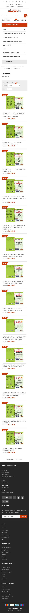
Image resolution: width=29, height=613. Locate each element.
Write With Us (5, 528)
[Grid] (15, 83)
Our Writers (4, 579)
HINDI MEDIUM (16, 68)
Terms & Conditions (6, 552)
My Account (19, 4)
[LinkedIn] (13, 1)
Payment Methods (6, 589)
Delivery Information (6, 547)
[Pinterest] (22, 1)
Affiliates (3, 574)
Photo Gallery (5, 598)
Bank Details (4, 587)
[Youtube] (19, 1)
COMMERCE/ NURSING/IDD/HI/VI (16, 67)
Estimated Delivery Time (7, 596)
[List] (18, 83)
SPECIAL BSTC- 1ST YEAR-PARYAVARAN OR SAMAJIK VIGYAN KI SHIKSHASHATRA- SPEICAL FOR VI (14, 227)
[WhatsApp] (25, 1)
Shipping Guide (5, 591)
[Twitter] (10, 1)
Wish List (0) (10, 4)
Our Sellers (4, 559)
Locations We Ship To (6, 594)
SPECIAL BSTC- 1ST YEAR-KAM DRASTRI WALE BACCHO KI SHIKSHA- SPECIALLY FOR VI (14, 198)
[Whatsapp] (7, 501)
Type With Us (5, 530)
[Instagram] (7, 1)
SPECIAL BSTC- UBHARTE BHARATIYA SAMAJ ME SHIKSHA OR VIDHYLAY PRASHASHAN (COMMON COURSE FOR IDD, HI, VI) (14, 337)
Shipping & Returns (6, 567)
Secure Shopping (5, 569)
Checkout (20, 6)
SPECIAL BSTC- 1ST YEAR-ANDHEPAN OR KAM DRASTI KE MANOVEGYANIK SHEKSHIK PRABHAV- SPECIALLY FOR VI (14, 115)
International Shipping (6, 572)
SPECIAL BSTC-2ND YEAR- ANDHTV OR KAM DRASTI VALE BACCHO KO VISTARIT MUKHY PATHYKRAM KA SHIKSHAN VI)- (14, 393)
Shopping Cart (10, 6)
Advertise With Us (6, 535)
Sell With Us (4, 532)
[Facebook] (4, 1)
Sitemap (3, 557)
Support (3, 576)
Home (3, 67)
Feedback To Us (5, 537)
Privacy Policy (5, 550)
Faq (2, 539)
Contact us (4, 554)
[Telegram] (16, 1)
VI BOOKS (7, 68)
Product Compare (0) (8, 83)
